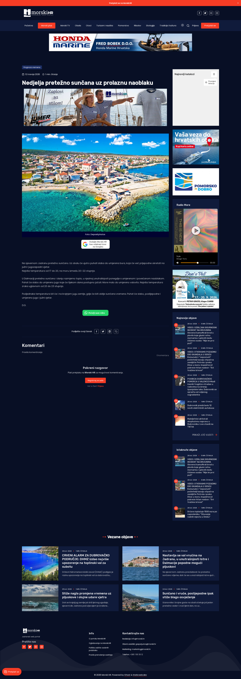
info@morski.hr (138, 639)
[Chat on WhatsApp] (95, 313)
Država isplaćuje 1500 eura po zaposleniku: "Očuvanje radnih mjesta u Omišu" (202, 514)
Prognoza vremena (32, 67)
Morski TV (65, 25)
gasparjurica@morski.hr (146, 644)
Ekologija (150, 25)
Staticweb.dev (140, 674)
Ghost (127, 674)
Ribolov (137, 25)
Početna (28, 25)
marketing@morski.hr (141, 649)
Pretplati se (210, 25)
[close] (238, 3)
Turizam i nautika (104, 25)
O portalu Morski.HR (97, 638)
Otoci (88, 25)
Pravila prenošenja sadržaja (100, 655)
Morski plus (46, 25)
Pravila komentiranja (32, 352)
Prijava (195, 25)
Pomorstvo (123, 25)
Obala (78, 25)
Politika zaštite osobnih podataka (99, 649)
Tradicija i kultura (168, 25)
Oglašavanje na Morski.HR (100, 643)
